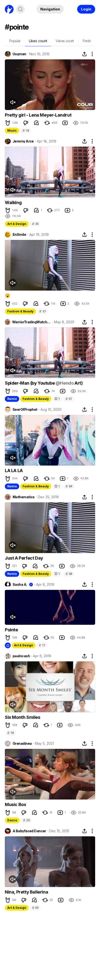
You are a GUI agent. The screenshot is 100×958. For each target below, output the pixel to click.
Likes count (38, 41)
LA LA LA (14, 470)
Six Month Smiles (22, 717)
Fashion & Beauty (20, 311)
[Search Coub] (20, 9)
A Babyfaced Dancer (29, 831)
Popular (15, 41)
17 (42, 645)
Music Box (15, 804)
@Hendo (65, 383)
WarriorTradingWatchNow (31, 322)
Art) (78, 383)
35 (35, 224)
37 (42, 311)
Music (12, 130)
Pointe (11, 629)
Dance (12, 820)
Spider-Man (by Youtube (30, 383)
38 (69, 574)
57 (69, 399)
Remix (12, 399)
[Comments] (36, 123)
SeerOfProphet (25, 409)
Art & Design (16, 224)
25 (26, 820)
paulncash (21, 656)
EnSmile (19, 234)
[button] (8, 123)
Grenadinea (22, 743)
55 (35, 908)
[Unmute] (13, 102)
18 (26, 130)
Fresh (87, 41)
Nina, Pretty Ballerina (26, 892)
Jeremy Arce (23, 141)
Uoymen (19, 54)
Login (86, 9)
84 (69, 486)
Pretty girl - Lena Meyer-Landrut (38, 115)
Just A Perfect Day (24, 558)
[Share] (84, 54)
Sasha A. (20, 584)
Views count (65, 41)
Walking (13, 202)
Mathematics (24, 497)
